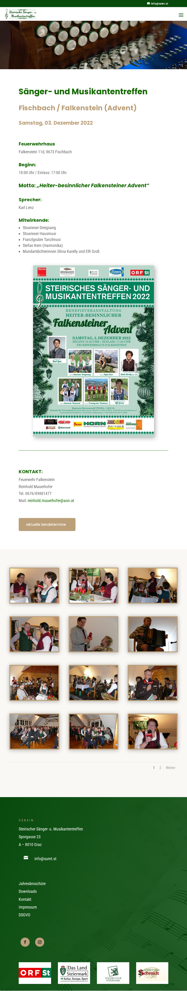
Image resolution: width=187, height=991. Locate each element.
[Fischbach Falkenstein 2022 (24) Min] (94, 601)
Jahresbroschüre (32, 883)
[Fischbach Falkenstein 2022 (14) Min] (94, 698)
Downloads (28, 891)
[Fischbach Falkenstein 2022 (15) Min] (34, 698)
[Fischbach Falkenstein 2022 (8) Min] (34, 747)
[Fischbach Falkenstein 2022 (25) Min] (34, 601)
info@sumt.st (45, 858)
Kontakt (25, 899)
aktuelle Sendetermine (46, 524)
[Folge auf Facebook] (25, 942)
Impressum (28, 907)
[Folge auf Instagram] (39, 942)
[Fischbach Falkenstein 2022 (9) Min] (153, 698)
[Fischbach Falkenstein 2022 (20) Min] (34, 649)
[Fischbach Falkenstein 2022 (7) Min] (94, 747)
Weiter (170, 768)
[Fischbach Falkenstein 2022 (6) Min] (153, 747)
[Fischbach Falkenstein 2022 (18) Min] (94, 649)
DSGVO (24, 914)
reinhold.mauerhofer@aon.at (51, 500)
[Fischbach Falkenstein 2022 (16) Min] (153, 649)
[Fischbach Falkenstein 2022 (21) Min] (153, 601)
